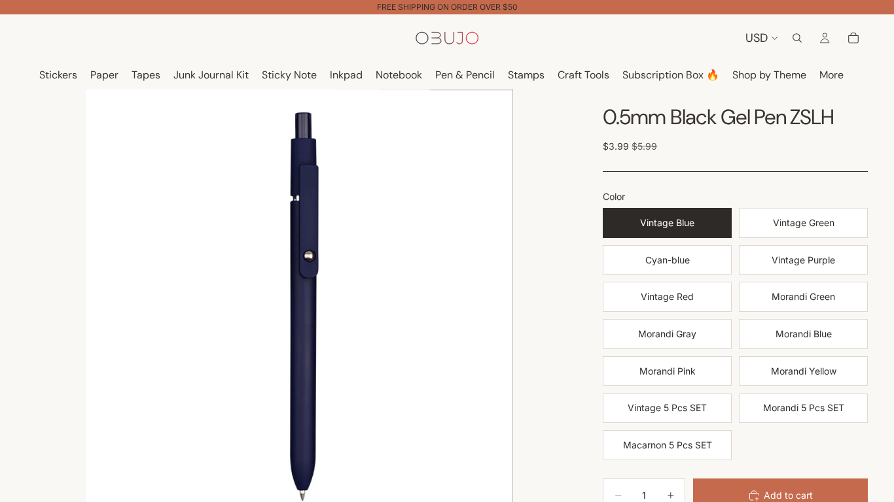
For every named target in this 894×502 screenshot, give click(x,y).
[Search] (797, 38)
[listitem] (831, 75)
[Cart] (853, 38)
